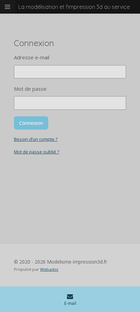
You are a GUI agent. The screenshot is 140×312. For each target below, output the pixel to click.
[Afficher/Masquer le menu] (7, 7)
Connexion (31, 122)
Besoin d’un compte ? (35, 139)
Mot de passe (30, 88)
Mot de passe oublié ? (36, 152)
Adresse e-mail (31, 57)
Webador (49, 269)
